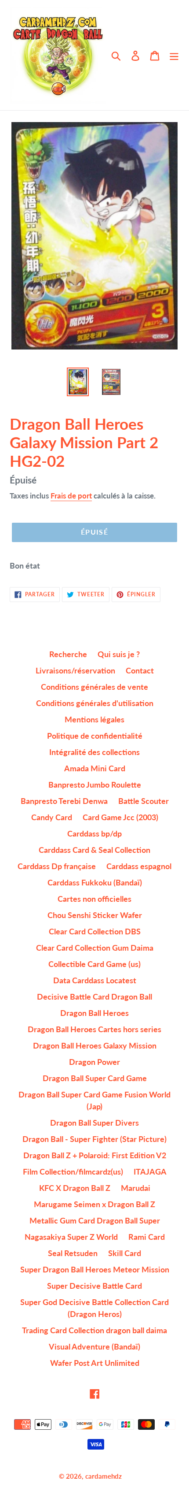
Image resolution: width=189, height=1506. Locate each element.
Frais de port (71, 495)
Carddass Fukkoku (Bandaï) (94, 882)
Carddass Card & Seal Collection (94, 850)
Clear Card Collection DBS (95, 931)
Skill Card (124, 1253)
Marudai (135, 1188)
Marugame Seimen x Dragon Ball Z (94, 1204)
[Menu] (174, 55)
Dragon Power (94, 1062)
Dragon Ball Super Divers (94, 1122)
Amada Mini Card (94, 768)
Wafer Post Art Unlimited (94, 1363)
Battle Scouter (143, 801)
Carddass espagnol (138, 866)
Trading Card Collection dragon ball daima (94, 1330)
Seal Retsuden (73, 1253)
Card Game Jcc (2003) (120, 817)
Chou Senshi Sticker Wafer (94, 915)
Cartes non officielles (94, 899)
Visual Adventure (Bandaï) (94, 1346)
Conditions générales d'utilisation (94, 703)
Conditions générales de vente (94, 687)
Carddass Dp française (57, 866)
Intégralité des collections (94, 752)
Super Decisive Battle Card (94, 1285)
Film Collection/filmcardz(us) (73, 1171)
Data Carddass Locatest (94, 980)
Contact (140, 670)
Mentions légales (94, 719)
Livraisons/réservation (75, 670)
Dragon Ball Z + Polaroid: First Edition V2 (94, 1155)
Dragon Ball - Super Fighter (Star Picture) (94, 1139)
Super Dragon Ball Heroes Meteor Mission (94, 1269)
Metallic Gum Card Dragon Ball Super (94, 1220)
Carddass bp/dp (94, 833)
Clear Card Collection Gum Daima (94, 947)
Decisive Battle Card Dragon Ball (94, 996)
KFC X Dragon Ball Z (74, 1188)
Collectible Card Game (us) (94, 964)
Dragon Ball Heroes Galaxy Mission (94, 1045)
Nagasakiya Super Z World (71, 1237)
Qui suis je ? (119, 654)
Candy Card (51, 817)
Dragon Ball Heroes (94, 1013)
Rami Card (146, 1237)
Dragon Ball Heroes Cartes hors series (94, 1029)
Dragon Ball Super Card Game (95, 1078)
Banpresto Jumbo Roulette (94, 784)
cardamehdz (103, 1476)
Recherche (68, 654)
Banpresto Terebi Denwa (64, 801)
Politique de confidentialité (94, 735)
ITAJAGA (150, 1171)
